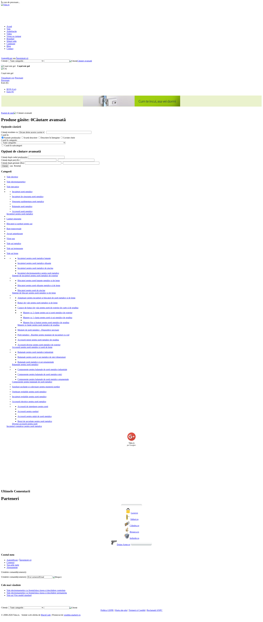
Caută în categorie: (9, 140)
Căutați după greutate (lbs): (12, 163)
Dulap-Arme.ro (123, 544)
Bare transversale (14, 229)
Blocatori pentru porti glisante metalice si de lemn (39, 285)
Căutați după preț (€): (10, 160)
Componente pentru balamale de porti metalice (32, 382)
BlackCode (46, 615)
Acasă (9, 26)
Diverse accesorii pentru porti (24, 424)
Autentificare (6, 58)
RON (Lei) (11, 89)
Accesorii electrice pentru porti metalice (29, 401)
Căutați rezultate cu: (9, 132)
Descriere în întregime (50, 138)
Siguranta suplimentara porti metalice (28, 201)
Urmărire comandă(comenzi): (13, 577)
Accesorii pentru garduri (28, 411)
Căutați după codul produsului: (14, 157)
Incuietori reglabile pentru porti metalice (29, 396)
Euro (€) (10, 92)
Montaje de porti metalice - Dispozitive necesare (38, 330)
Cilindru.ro (134, 525)
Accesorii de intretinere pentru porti (33, 406)
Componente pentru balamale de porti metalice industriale (42, 369)
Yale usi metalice (14, 243)
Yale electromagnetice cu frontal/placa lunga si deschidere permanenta (37, 593)
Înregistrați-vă (22, 58)
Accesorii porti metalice (22, 211)
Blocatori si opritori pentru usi (19, 224)
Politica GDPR (107, 610)
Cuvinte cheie (69, 138)
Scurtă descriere (31, 138)
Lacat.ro (134, 513)
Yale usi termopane (15, 248)
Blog (9, 46)
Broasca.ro (134, 532)
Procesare (19, 78)
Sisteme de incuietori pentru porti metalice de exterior (35, 275)
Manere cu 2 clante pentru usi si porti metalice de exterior (47, 312)
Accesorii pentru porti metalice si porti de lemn (32, 347)
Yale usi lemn (12, 253)
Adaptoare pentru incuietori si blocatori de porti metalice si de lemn (46, 298)
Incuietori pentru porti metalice (20, 214)
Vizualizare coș (7, 78)
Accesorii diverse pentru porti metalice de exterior (39, 345)
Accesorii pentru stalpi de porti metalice (35, 416)
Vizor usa (11, 238)
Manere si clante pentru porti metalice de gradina (38, 325)
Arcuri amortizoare (15, 233)
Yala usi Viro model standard (19, 595)
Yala (8, 29)
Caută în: (5, 135)
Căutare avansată (84, 61)
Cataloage (11, 44)
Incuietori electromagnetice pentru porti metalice (38, 273)
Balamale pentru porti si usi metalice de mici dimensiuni (42, 357)
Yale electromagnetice (16, 182)
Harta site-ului (121, 610)
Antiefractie (12, 31)
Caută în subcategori (13, 145)
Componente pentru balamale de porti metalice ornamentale (43, 379)
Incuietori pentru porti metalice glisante (34, 263)
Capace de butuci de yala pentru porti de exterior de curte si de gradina (48, 308)
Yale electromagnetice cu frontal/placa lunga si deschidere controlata (36, 590)
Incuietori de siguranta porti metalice (27, 196)
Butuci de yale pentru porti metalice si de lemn (38, 303)
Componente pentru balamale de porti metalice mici (40, 374)
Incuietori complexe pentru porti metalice (24, 426)
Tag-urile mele (13, 565)
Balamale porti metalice (22, 206)
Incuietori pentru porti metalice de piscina (35, 268)
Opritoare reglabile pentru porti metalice (29, 392)
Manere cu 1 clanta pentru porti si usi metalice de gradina (47, 317)
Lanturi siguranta (14, 219)
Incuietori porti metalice (22, 191)
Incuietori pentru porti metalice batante (34, 258)
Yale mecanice (13, 187)
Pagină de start (7, 113)
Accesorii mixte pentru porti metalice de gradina (38, 340)
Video (9, 34)
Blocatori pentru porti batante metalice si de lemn (39, 280)
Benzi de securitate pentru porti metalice (35, 421)
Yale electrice (12, 177)
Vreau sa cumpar (14, 36)
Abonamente (12, 567)
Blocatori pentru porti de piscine (31, 290)
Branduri (10, 39)
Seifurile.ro (134, 538)
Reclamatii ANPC (154, 610)
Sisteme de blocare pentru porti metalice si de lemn (34, 293)
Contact (10, 48)
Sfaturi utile (12, 41)
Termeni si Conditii (137, 610)
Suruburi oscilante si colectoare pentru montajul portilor (36, 387)
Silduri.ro (134, 519)
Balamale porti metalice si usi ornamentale (36, 362)
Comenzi (10, 562)
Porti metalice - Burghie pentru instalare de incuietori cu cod (43, 335)
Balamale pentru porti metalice (25, 364)
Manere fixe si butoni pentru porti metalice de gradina (46, 322)
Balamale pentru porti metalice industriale (35, 352)
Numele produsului (12, 138)
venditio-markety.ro (72, 615)
